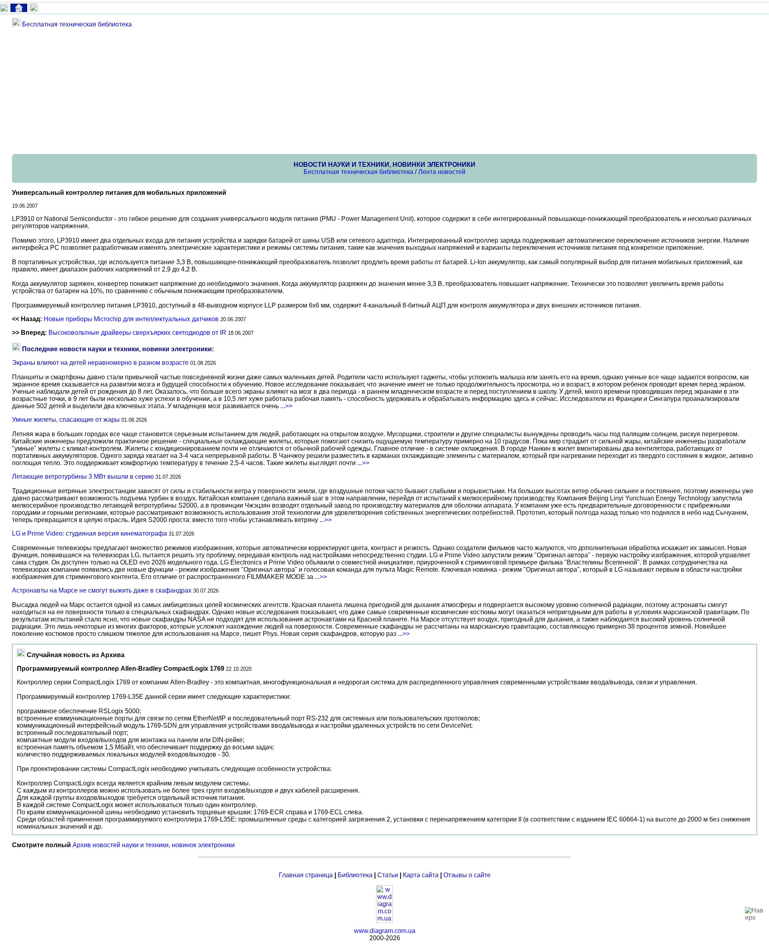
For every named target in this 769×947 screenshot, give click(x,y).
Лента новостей (441, 171)
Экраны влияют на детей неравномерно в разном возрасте (100, 362)
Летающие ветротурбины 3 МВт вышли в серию (83, 476)
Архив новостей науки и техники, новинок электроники (153, 845)
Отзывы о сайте (467, 875)
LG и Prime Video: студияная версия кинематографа (89, 533)
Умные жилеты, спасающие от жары (66, 419)
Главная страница (306, 875)
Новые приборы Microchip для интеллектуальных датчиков (131, 319)
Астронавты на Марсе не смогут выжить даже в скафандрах (101, 590)
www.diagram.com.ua (384, 930)
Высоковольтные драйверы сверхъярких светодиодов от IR (137, 332)
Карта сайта (421, 875)
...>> (286, 406)
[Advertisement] (252, 90)
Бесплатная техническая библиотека (77, 24)
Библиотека (355, 875)
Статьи (387, 875)
